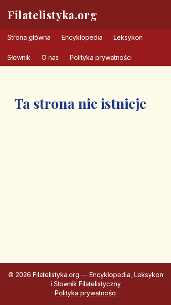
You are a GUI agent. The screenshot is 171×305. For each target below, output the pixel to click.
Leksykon (128, 37)
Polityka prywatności (101, 57)
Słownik (19, 57)
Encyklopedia (82, 37)
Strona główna (29, 37)
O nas (50, 57)
